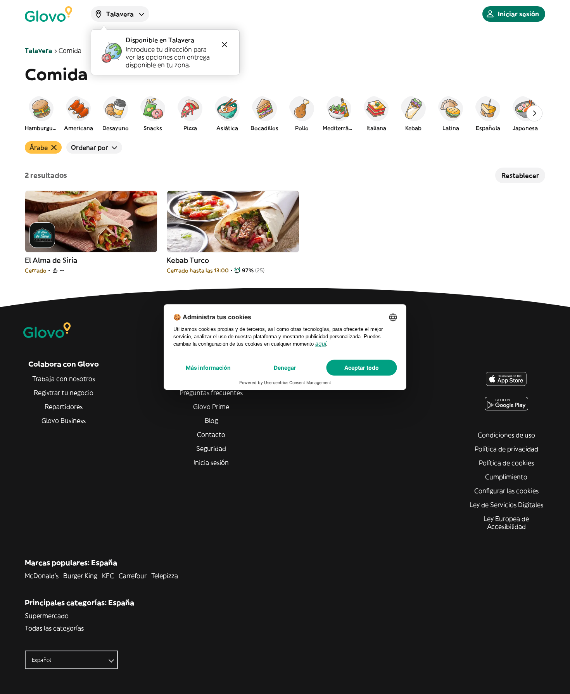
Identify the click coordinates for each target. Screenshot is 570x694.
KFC (108, 576)
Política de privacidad (506, 449)
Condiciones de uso (506, 435)
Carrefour (133, 576)
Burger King (80, 576)
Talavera (38, 50)
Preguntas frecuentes (211, 392)
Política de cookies (506, 463)
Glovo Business (63, 420)
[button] (41, 113)
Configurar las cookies (506, 491)
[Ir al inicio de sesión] (48, 14)
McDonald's (42, 576)
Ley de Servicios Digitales (506, 505)
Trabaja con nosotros (63, 378)
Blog (211, 420)
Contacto (211, 434)
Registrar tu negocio (63, 392)
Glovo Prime (211, 406)
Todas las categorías (54, 628)
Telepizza (164, 576)
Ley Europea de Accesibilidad (506, 522)
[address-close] (224, 44)
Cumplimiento (506, 477)
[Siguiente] (534, 113)
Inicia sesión (211, 462)
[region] (285, 113)
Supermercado (47, 616)
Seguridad (211, 448)
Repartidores (64, 406)
